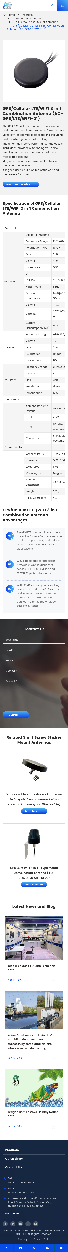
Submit (16, 715)
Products (27, 15)
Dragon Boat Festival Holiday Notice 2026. (33, 1114)
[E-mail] (20, 1248)
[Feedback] (61, 1248)
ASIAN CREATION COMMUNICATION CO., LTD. (40, 1232)
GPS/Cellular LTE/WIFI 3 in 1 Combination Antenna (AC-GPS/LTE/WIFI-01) (35, 27)
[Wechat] (47, 1248)
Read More (34, 811)
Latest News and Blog (34, 906)
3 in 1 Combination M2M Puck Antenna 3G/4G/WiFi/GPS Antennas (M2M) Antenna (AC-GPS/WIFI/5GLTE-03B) (34, 799)
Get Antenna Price (20, 184)
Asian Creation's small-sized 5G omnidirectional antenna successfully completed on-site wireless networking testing (30, 1042)
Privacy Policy (42, 1239)
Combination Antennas (27, 18)
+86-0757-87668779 (21, 1183)
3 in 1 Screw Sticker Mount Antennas (35, 22)
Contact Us (13, 1167)
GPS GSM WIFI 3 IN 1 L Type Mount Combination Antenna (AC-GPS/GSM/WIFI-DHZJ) (34, 873)
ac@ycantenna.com (21, 1193)
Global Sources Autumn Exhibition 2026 (31, 968)
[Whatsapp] (6, 1248)
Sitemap (22, 1239)
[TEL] (34, 1248)
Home (11, 15)
